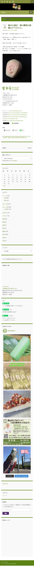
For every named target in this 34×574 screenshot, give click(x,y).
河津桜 (16, 137)
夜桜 (13, 137)
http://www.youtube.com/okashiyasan (17, 116)
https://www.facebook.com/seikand (17, 114)
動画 (3, 222)
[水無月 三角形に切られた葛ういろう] (17, 404)
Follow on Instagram (22, 476)
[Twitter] (7, 1)
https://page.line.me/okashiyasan (14, 120)
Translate (14, 160)
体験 (3, 219)
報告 (5, 200)
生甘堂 (3, 12)
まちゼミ (4, 215)
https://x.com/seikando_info (11, 118)
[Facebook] (4, 1)
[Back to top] (30, 570)
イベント (4, 195)
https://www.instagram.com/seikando (17, 112)
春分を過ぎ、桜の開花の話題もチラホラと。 (19, 26)
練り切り (24, 137)
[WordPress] (13, 1)
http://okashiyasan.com (16, 110)
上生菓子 (15, 30)
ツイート (4, 495)
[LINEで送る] (15, 123)
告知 (5, 198)
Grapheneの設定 (12, 563)
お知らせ (4, 212)
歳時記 (4, 231)
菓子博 (4, 234)
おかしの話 (10, 30)
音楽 (3, 240)
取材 (3, 228)
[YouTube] (10, 1)
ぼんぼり (28, 136)
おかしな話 (5, 204)
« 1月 (4, 185)
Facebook (5, 483)
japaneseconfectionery (10, 136)
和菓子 (9, 137)
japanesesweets (21, 136)
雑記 (3, 237)
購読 (6, 513)
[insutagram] (2, 1)
